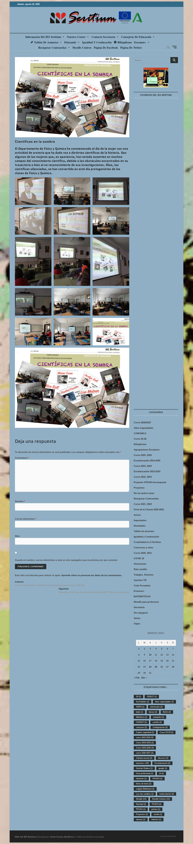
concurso (141, 727)
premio (155, 809)
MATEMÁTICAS (142, 596)
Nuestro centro (76, 37)
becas (153, 712)
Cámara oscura (144, 758)
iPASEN (157, 778)
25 (156, 667)
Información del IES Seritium (43, 37)
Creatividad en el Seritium (147, 542)
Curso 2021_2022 (143, 504)
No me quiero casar (144, 493)
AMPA (140, 707)
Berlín (167, 712)
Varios (137, 618)
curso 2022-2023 (144, 737)
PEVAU (141, 809)
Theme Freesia (56, 837)
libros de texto (143, 784)
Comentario (22, 458)
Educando (70, 42)
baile (139, 712)
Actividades (142, 702)
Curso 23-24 (166, 732)
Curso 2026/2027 (142, 422)
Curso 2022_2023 (143, 477)
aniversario (156, 707)
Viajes (137, 623)
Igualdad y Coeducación (97, 42)
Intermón (141, 778)
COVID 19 (139, 558)
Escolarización (162, 763)
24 (150, 667)
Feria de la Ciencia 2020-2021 (149, 509)
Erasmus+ (140, 42)
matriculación (166, 794)
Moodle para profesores (146, 602)
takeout (140, 819)
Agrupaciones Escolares (147, 449)
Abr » (144, 677)
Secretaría (139, 607)
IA (161, 773)
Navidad (141, 804)
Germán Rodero (144, 768)
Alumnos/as (140, 564)
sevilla (158, 814)
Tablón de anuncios (46, 42)
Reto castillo (140, 569)
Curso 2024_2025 (143, 455)
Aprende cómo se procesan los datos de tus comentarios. (91, 575)
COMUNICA (140, 433)
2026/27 (152, 696)
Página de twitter (131, 48)
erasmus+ (142, 763)
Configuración (160, 727)
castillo (157, 722)
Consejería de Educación (136, 37)
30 (138, 696)
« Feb (136, 677)
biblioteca (141, 717)
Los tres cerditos (144, 794)
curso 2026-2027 (144, 753)
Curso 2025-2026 (145, 748)
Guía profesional (144, 773)
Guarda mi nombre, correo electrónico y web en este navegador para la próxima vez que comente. (66, 560)
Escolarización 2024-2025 (147, 460)
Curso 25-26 (140, 438)
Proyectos (139, 487)
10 (150, 654)
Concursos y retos (143, 547)
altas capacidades (164, 702)
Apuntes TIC (140, 580)
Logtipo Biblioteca (145, 789)
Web (17, 536)
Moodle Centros (161, 799)
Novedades (140, 525)
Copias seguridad (145, 732)
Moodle (141, 799)
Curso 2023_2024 (143, 466)
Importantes (140, 520)
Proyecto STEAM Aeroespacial (150, 482)
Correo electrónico (25, 519)
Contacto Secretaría (103, 37)
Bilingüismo (125, 42)
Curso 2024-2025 (145, 742)
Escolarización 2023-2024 (147, 471)
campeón (158, 717)
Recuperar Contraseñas (52, 48)
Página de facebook (106, 48)
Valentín (156, 819)
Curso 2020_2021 (143, 553)
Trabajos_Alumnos (143, 574)
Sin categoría (141, 612)
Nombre (20, 501)
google (162, 768)
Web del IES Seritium (25, 837)
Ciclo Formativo (142, 585)
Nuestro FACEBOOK (168, 836)
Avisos (137, 515)
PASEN (156, 804)
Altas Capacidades (143, 428)
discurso (163, 758)
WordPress (69, 837)
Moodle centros (82, 48)
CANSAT (141, 722)
